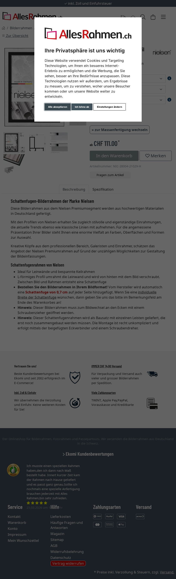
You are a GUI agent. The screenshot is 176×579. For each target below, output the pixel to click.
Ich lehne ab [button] (82, 106)
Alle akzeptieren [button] (57, 106)
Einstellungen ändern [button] (109, 106)
